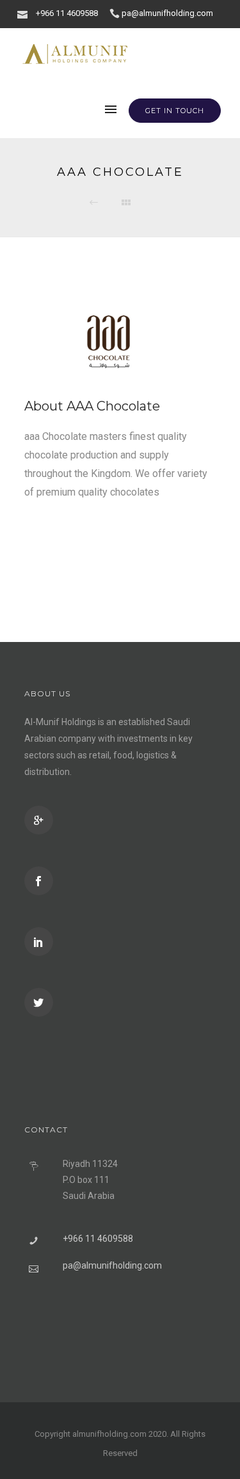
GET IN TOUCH (174, 110)
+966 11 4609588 (67, 13)
